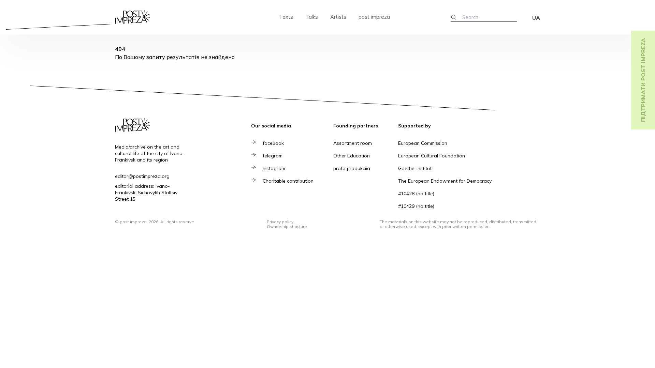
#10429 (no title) (416, 206)
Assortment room (352, 143)
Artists (338, 17)
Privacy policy (280, 221)
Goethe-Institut (415, 168)
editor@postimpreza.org (142, 176)
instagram (274, 168)
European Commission (422, 143)
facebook (273, 143)
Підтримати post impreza (643, 80)
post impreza (374, 17)
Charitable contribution (288, 181)
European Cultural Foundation (431, 156)
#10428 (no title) (416, 193)
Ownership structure (287, 226)
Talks (311, 17)
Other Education (351, 156)
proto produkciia (351, 168)
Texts (286, 17)
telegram (272, 156)
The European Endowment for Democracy (445, 181)
